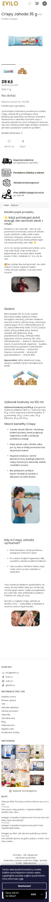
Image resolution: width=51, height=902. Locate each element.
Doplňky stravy (8, 696)
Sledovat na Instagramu (25, 790)
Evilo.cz (9, 677)
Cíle (3, 703)
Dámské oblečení (10, 707)
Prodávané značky (10, 732)
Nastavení (24, 886)
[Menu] (44, 3)
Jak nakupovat (30, 855)
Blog (3, 721)
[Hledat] (30, 3)
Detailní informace (10, 133)
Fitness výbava (8, 700)
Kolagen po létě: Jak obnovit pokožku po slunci (24, 833)
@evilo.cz (10, 685)
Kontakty (17, 855)
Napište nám (7, 729)
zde (21, 878)
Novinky (43, 860)
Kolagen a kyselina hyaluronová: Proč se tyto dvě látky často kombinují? (25, 819)
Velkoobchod (7, 725)
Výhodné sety (8, 718)
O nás (19, 863)
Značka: (9, 18)
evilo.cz (9, 681)
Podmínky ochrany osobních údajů (21, 860)
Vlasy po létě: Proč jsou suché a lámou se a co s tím (25, 803)
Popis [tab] (6, 205)
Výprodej (5, 714)
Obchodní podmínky (25, 857)
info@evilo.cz (12, 672)
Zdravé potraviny (9, 711)
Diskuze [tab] (14, 205)
